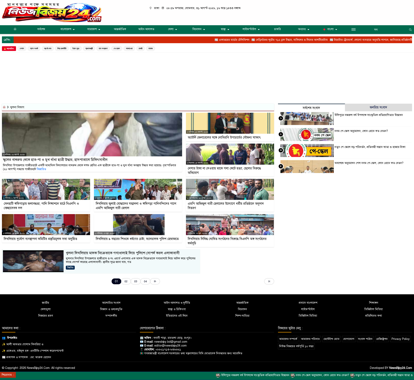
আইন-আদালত (146, 29)
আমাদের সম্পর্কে (288, 339)
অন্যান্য (302, 29)
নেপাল (22, 48)
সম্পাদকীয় (111, 315)
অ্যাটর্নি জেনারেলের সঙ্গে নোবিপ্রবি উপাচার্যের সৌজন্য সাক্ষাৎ (224, 138)
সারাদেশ (92, 29)
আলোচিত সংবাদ (111, 302)
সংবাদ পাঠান (365, 339)
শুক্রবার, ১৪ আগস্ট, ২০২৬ (198, 163)
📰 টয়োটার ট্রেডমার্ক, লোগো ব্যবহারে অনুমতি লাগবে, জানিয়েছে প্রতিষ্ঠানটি (350, 40)
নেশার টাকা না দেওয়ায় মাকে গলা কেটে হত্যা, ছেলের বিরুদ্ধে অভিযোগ (224, 170)
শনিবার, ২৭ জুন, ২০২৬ (105, 233)
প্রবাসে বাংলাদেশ (308, 302)
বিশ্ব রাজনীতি (61, 48)
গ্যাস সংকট (34, 48)
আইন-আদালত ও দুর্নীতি (177, 302)
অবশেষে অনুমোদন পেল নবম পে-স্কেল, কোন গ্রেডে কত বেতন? (369, 163)
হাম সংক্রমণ (103, 48)
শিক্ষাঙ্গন (373, 302)
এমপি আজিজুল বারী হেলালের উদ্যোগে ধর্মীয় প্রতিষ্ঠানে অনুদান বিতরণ (226, 206)
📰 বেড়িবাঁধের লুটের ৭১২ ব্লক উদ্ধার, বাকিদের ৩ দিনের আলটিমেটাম (269, 40)
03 (135, 281)
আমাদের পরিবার (310, 339)
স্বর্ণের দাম (47, 48)
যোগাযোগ (348, 339)
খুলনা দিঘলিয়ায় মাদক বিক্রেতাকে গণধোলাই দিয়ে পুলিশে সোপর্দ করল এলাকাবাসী (123, 253)
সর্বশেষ (41, 29)
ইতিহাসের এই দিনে (177, 315)
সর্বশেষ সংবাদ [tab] (311, 108)
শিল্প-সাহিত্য (242, 315)
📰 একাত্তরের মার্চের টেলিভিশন (211, 40)
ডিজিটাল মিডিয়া (373, 309)
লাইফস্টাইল (249, 29)
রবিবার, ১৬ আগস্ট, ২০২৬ (198, 132)
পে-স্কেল (117, 48)
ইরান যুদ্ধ (75, 48)
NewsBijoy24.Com (400, 368)
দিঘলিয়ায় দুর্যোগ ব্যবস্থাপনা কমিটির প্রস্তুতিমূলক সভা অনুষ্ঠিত (40, 239)
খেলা (171, 29)
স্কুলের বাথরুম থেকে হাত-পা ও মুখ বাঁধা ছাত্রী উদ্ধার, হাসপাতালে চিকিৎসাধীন (55, 159)
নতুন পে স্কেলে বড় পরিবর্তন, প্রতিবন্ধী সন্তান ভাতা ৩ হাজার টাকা (370, 147)
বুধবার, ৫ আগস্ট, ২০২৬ (106, 198)
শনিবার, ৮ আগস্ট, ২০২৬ (14, 198)
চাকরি (277, 29)
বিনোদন (197, 29)
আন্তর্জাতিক (120, 29)
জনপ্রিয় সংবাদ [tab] (378, 107)
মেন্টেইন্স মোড (331, 339)
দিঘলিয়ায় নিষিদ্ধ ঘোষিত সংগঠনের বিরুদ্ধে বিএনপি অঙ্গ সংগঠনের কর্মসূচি (227, 241)
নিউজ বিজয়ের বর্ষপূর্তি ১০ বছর (296, 346)
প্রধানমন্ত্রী (89, 48)
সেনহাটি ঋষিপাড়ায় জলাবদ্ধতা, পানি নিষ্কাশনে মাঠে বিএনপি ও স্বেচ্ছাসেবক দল (41, 206)
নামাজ (150, 48)
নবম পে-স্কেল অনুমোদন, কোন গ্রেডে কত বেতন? (361, 131)
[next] (155, 281)
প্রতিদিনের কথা (373, 315)
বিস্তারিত (41, 169)
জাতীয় (45, 302)
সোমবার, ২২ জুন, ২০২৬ (198, 233)
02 (126, 281)
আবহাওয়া (129, 48)
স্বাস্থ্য (223, 29)
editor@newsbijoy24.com (170, 345)
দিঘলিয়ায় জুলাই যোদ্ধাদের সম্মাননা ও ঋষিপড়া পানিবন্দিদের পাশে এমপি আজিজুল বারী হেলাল (136, 206)
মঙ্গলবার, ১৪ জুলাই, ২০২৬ (15, 233)
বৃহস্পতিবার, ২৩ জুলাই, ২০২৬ (200, 198)
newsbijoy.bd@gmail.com (170, 341)
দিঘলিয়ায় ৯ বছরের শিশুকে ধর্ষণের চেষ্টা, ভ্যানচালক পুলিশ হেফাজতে (137, 239)
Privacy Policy (400, 339)
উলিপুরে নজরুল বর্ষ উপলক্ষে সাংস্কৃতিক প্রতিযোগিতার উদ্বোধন (369, 115)
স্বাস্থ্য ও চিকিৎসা (177, 309)
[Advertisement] (207, 77)
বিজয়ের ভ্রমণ (45, 315)
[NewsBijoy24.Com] (52, 12)
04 (145, 281)
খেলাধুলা (46, 309)
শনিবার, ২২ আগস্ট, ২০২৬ (15, 154)
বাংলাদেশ (65, 29)
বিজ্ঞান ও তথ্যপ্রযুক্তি (111, 309)
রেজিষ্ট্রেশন (382, 339)
